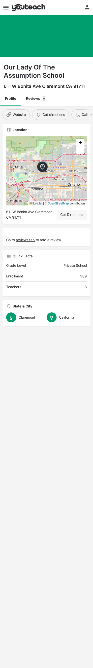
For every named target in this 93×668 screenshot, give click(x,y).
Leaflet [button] (37, 203)
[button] (5, 7)
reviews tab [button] (25, 240)
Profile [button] (10, 98)
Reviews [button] (35, 98)
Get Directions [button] (71, 214)
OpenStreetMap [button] (58, 203)
